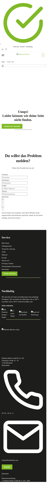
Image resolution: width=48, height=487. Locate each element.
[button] (43, 55)
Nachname (5, 180)
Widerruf (4, 255)
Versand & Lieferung (8, 249)
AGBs (3, 252)
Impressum (5, 474)
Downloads (5, 269)
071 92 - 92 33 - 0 (7, 413)
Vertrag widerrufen (9, 273)
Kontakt (4, 258)
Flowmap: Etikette (7, 263)
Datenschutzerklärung (8, 478)
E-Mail (4, 186)
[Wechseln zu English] (3, 49)
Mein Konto (5, 243)
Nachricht (5, 197)
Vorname (5, 174)
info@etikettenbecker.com (10, 460)
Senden (5, 220)
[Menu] (5, 55)
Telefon (4, 191)
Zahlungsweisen (7, 246)
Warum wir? (5, 260)
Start (3, 62)
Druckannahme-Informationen (11, 266)
